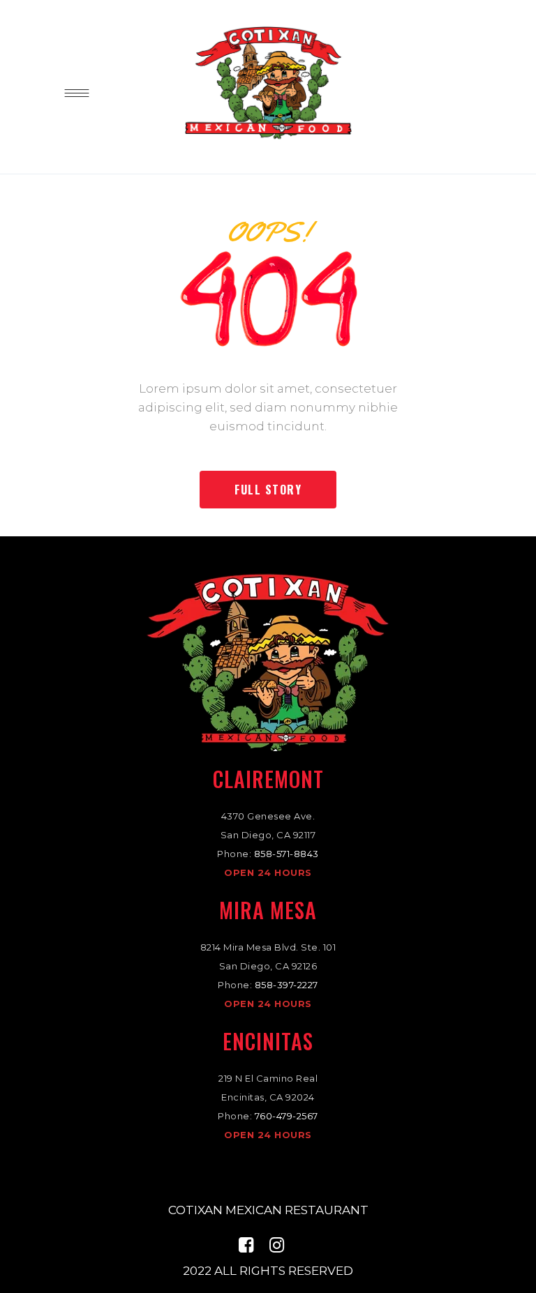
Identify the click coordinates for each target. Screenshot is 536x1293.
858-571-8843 (286, 853)
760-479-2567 (286, 1115)
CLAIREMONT (268, 778)
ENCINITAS (268, 1041)
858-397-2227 (286, 984)
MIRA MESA (268, 909)
